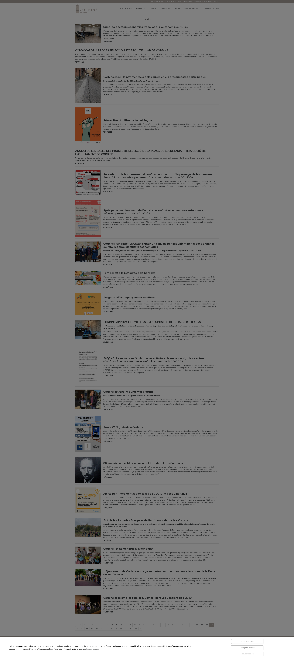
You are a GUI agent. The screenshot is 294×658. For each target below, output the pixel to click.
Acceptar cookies (247, 641)
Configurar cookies (247, 648)
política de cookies (91, 649)
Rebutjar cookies (247, 654)
